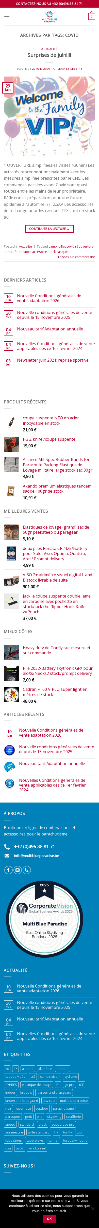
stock (43, 1124)
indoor (10, 1092)
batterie (63, 1068)
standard (27, 1124)
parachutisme (63, 1108)
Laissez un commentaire (76, 256)
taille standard (39, 1132)
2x (7, 1068)
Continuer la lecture (49, 229)
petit (28, 1116)
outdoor (42, 1108)
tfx (56, 1132)
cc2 (32, 1076)
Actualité (49, 49)
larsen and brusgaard (21, 1100)
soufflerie (73, 1116)
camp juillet (57, 246)
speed (10, 1124)
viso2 (20, 1148)
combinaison (50, 1076)
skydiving (54, 1116)
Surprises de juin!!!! (49, 54)
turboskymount (75, 1140)
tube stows (35, 1140)
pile (39, 1116)
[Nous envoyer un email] (17, 870)
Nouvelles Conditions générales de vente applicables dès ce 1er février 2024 (56, 346)
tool (79, 1132)
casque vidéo (15, 1076)
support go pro (63, 1124)
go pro (69, 1084)
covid (70, 246)
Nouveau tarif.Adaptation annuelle (50, 329)
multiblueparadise (74, 1100)
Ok (49, 1219)
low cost (49, 1100)
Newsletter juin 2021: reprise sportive (53, 360)
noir (8, 1108)
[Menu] (7, 16)
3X (15, 1068)
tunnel (53, 1140)
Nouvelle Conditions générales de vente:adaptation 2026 (49, 298)
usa (8, 1148)
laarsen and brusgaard (54, 1092)
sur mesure (14, 1132)
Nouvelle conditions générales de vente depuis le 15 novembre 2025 (54, 315)
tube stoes (13, 1140)
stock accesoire (35, 251)
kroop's (26, 1092)
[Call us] (27, 870)
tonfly (67, 1132)
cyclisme (70, 1076)
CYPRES (11, 1084)
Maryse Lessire (69, 68)
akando (28, 1068)
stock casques (59, 251)
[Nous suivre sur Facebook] (8, 870)
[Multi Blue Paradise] (49, 16)
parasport (12, 1116)
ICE (81, 1084)
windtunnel (37, 1148)
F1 (58, 1084)
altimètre (45, 1068)
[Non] (92, 1210)
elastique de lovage (37, 1084)
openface (23, 1108)
